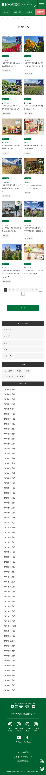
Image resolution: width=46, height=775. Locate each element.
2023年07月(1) (9, 483)
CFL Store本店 (27, 729)
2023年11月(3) (9, 463)
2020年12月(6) (9, 636)
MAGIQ (5, 153)
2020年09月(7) (9, 651)
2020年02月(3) (9, 685)
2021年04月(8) (9, 616)
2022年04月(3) (9, 557)
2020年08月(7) (9, 656)
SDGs (28, 371)
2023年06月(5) (9, 488)
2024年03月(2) (9, 444)
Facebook (27, 742)
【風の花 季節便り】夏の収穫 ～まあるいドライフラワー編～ (33, 66)
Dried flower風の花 (19, 729)
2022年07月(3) (9, 542)
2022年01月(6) (9, 572)
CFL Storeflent (36, 729)
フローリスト (8, 376)
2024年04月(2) (9, 439)
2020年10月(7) (9, 646)
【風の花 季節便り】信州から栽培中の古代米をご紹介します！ (11, 188)
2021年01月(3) (9, 631)
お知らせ (7, 356)
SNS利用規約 (23, 761)
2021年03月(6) (9, 621)
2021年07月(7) (9, 601)
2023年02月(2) (9, 508)
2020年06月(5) (9, 665)
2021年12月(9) (9, 577)
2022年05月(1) (9, 552)
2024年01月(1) (9, 453)
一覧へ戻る (23, 308)
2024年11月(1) (9, 409)
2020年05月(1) (9, 670)
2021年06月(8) (9, 606)
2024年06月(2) (9, 429)
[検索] (23, 4)
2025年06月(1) (9, 399)
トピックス (16, 18)
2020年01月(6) (9, 690)
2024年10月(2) (9, 414)
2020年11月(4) (9, 641)
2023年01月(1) (9, 513)
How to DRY (8, 371)
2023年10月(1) (9, 468)
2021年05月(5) (9, 611)
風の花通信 (6, 70)
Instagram (42, 769)
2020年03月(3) (9, 680)
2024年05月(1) (9, 434)
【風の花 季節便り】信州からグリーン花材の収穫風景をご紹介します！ (11, 274)
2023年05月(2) (9, 493)
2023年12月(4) (9, 458)
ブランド (7, 343)
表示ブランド (26, 18)
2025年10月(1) (9, 389)
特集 (5, 349)
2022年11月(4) (9, 522)
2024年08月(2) (9, 424)
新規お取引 (42, 761)
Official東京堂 (10, 729)
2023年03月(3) (9, 503)
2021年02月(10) (10, 626)
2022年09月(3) (9, 532)
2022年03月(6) (9, 562)
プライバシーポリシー (23, 757)
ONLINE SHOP (41, 12)
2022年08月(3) (9, 537)
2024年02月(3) (9, 448)
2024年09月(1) (9, 419)
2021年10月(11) (10, 587)
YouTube (19, 742)
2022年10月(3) (9, 527)
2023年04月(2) (9, 498)
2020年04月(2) (9, 675)
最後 (23, 293)
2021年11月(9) (9, 582)
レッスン (7, 336)
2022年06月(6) (9, 547)
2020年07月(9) (9, 660)
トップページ (5, 18)
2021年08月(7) (9, 596)
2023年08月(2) (9, 478)
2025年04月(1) (9, 404)
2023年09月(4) (9, 473)
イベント (7, 329)
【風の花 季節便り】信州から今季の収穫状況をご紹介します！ (33, 231)
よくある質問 (23, 752)
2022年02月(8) (9, 567)
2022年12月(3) (9, 517)
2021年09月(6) (9, 591)
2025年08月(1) (9, 394)
